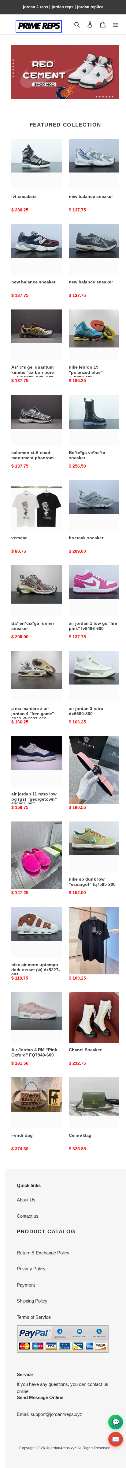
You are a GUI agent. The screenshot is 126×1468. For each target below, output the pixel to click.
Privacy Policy (31, 1268)
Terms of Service (34, 1317)
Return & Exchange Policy (43, 1252)
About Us (26, 1199)
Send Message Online (40, 1397)
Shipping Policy (32, 1300)
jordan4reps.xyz (63, 1448)
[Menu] (115, 24)
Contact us (28, 1216)
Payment (26, 1285)
